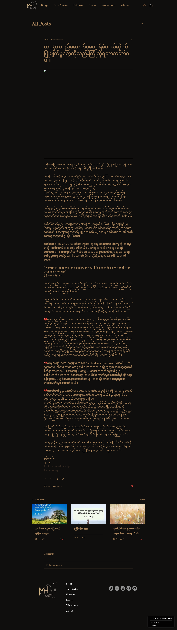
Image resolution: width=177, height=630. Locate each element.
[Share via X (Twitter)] (51, 479)
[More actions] (131, 39)
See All (142, 500)
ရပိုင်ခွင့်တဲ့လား (81, 528)
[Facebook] (117, 588)
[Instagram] (123, 588)
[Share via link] (63, 479)
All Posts (41, 23)
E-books (70, 595)
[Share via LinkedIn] (57, 479)
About (69, 611)
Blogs (69, 584)
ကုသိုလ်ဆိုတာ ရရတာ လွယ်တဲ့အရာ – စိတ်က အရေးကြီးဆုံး (126, 531)
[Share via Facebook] (45, 479)
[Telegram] (128, 588)
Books (69, 600)
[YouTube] (134, 588)
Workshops (72, 605)
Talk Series (72, 589)
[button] (151, 5)
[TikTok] (111, 588)
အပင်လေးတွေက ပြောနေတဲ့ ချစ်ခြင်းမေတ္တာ (47, 531)
